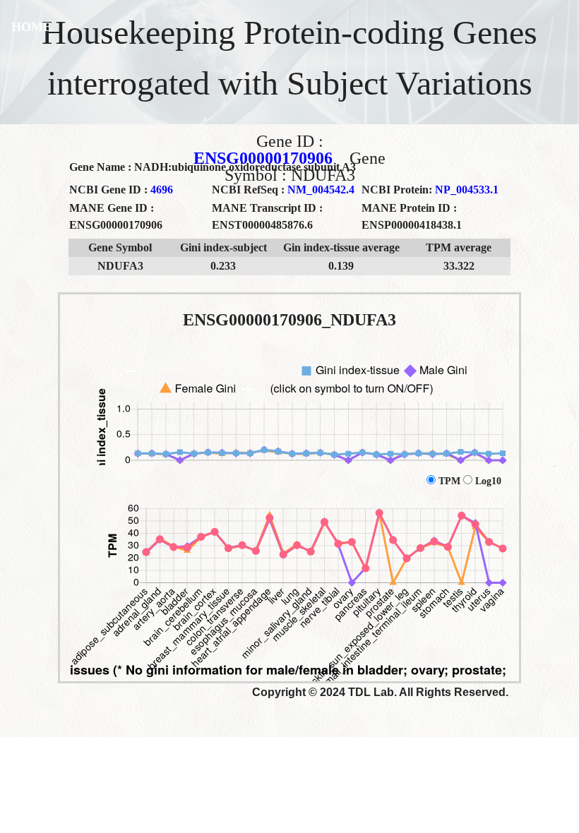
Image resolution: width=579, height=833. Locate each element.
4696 (161, 190)
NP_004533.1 (467, 190)
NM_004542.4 (320, 190)
